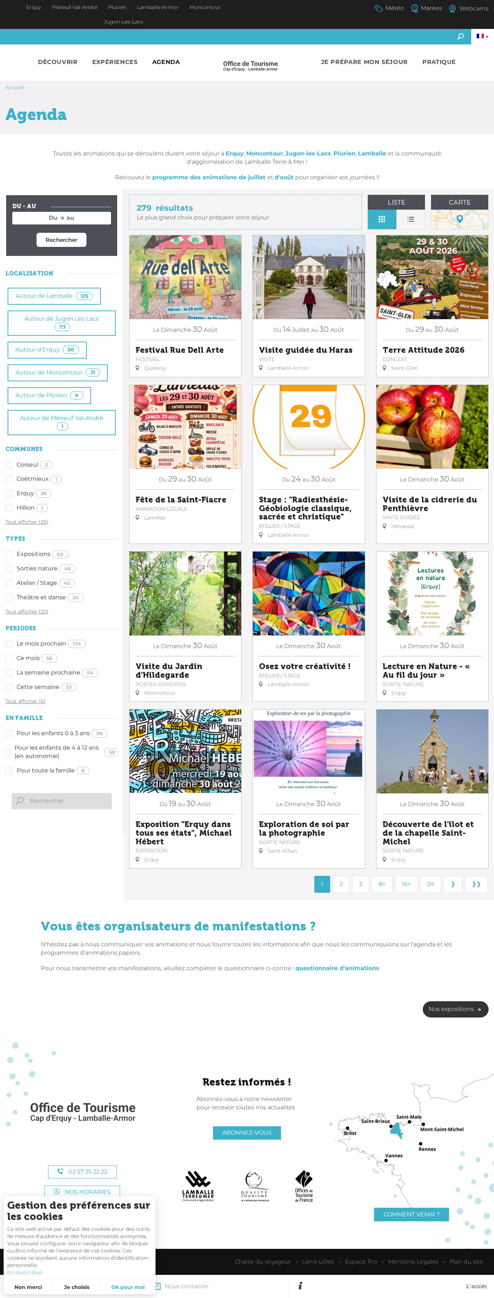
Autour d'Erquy (45, 349)
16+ (406, 884)
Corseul (32, 464)
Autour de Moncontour (55, 372)
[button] (58, 62)
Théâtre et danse (48, 597)
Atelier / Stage (43, 582)
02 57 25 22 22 (87, 1171)
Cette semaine (44, 687)
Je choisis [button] (76, 1287)
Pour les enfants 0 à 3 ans (60, 733)
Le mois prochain (49, 643)
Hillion (30, 507)
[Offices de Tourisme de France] (304, 1186)
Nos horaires (87, 1191)
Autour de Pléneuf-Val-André (61, 422)
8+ (382, 884)
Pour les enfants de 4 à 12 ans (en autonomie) (64, 751)
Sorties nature (44, 568)
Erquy (32, 493)
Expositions (40, 554)
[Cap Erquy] (82, 1113)
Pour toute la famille (51, 770)
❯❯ (476, 884)
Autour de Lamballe (52, 295)
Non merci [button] (28, 1287)
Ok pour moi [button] (128, 1287)
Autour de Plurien (47, 395)
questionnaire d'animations (337, 968)
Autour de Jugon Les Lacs (61, 322)
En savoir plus (24, 1272)
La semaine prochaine (55, 672)
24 (430, 884)
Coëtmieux (37, 478)
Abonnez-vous (247, 1132)
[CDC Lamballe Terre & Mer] (198, 1186)
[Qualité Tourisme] (255, 1186)
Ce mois (34, 658)
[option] (396, 1286)
